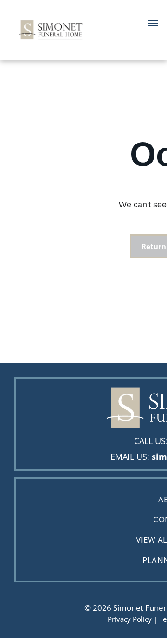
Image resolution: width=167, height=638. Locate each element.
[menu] (153, 23)
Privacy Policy (130, 619)
